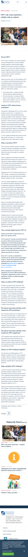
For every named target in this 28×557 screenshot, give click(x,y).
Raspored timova (12, 263)
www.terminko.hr (6, 267)
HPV (6, 21)
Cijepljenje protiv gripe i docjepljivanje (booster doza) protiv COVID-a (13, 469)
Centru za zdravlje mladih (8, 265)
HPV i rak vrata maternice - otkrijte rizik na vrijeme (13, 445)
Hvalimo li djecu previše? (9, 493)
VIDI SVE (24, 422)
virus (9, 21)
